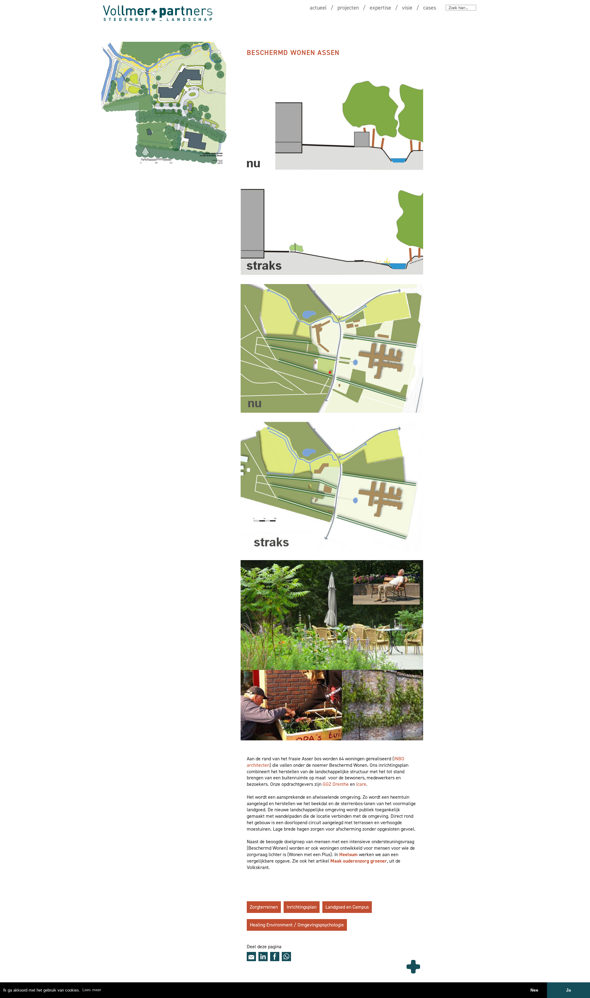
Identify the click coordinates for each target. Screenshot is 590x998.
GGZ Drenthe (336, 784)
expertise (380, 7)
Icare (361, 784)
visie (407, 7)
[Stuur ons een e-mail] (251, 956)
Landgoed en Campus (347, 907)
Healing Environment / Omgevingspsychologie (297, 925)
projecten (348, 7)
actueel (318, 7)
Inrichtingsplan (302, 907)
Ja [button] (568, 990)
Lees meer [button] (91, 990)
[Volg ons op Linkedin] (263, 956)
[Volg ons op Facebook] (274, 956)
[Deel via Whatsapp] (286, 956)
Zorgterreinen (264, 907)
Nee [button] (534, 990)
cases (429, 7)
